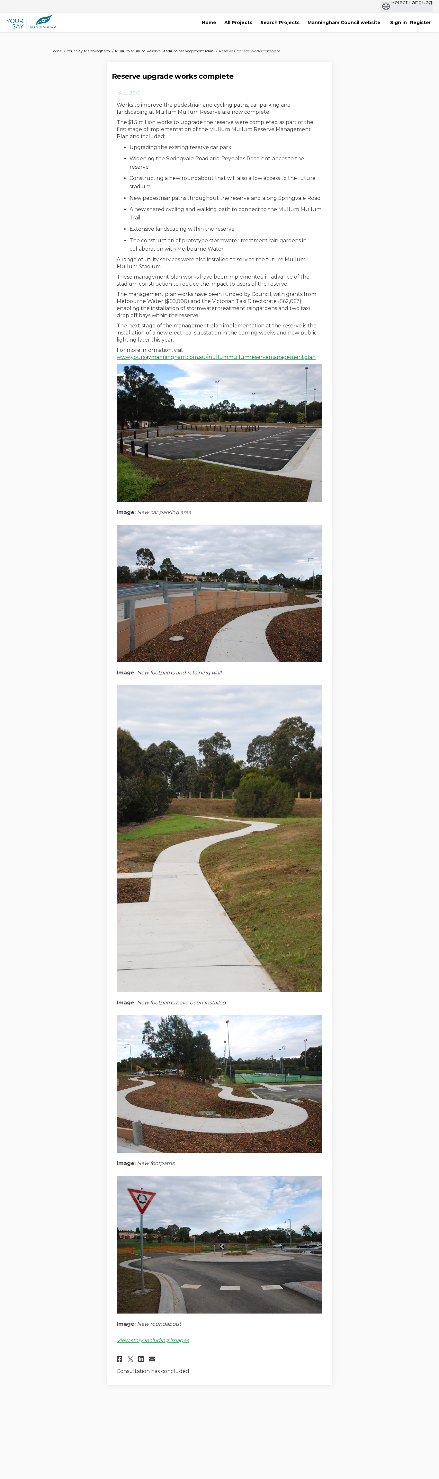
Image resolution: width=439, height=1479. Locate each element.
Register (420, 22)
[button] (120, 1359)
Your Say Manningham (88, 51)
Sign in (398, 22)
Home (56, 51)
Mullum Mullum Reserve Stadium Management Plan (164, 51)
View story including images (153, 1340)
